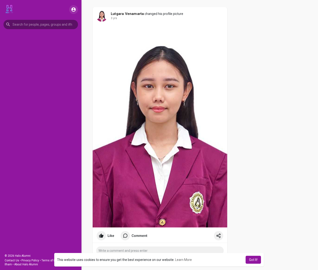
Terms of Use (50, 260)
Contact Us (12, 260)
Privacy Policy (30, 260)
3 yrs (114, 18)
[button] (40, 24)
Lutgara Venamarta (127, 14)
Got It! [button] (253, 260)
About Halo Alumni (26, 264)
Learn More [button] (183, 260)
